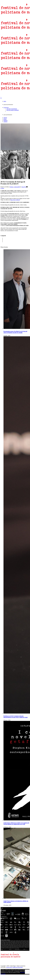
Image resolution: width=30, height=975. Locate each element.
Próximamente (23, 94)
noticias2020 (17, 187)
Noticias (11, 187)
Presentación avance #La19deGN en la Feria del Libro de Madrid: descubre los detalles (15, 332)
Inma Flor (24, 187)
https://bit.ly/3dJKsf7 (15, 199)
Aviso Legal (9, 967)
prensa (2, 94)
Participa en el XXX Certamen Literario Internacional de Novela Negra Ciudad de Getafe (15, 716)
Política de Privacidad (18, 967)
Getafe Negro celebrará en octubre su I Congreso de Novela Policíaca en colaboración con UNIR (16, 823)
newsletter (7, 94)
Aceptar (22, 972)
